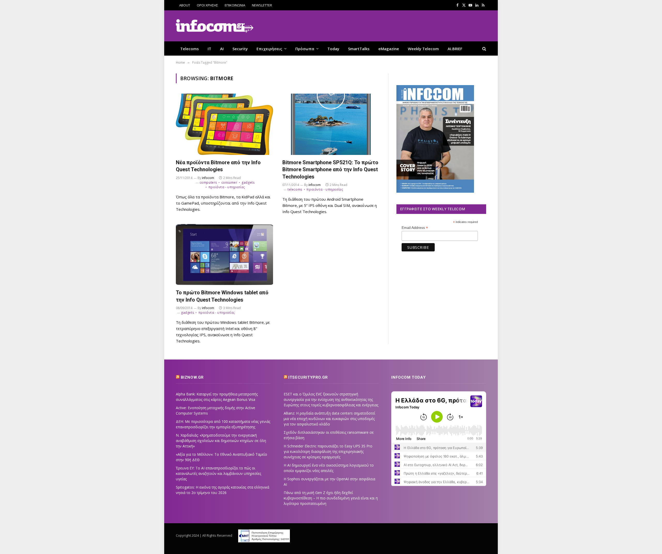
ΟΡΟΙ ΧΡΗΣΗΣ (207, 5)
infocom (208, 178)
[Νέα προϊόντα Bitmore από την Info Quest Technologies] (224, 124)
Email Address (415, 227)
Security (240, 48)
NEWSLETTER (262, 5)
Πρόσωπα (304, 48)
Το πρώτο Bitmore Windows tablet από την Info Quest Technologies (222, 296)
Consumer (229, 182)
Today (333, 48)
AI (222, 48)
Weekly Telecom (423, 48)
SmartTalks (359, 48)
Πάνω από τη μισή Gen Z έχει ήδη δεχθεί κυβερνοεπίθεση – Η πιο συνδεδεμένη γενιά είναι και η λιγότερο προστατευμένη (331, 498)
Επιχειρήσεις (269, 48)
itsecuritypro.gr (308, 377)
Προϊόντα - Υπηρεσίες (226, 187)
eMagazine (388, 48)
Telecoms (189, 48)
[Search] (483, 48)
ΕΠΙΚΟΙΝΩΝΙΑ (235, 5)
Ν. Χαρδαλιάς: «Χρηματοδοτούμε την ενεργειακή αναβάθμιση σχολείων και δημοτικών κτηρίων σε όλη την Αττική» (221, 440)
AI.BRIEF (455, 48)
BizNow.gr (192, 377)
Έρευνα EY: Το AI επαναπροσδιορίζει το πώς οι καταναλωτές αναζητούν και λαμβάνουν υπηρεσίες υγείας (218, 473)
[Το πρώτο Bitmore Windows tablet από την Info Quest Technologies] (224, 254)
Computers (208, 182)
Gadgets (248, 182)
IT (209, 48)
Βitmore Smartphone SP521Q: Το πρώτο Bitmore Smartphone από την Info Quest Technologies (330, 169)
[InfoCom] (214, 26)
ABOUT (184, 5)
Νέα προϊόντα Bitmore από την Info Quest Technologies (218, 166)
